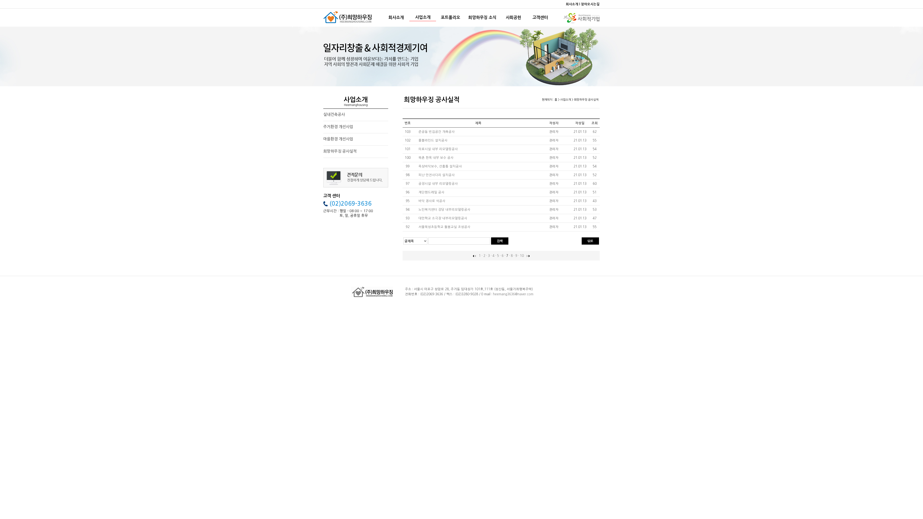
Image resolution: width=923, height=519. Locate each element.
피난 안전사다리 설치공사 (437, 175)
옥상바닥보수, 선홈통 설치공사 (440, 166)
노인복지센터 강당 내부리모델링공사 (444, 209)
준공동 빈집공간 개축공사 (437, 131)
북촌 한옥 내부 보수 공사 (436, 157)
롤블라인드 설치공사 (433, 140)
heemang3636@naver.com (513, 294)
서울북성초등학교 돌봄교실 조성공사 (444, 227)
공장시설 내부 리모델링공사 (438, 183)
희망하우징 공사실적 (340, 151)
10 (522, 255)
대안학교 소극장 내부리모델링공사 (443, 218)
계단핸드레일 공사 (431, 192)
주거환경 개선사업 (338, 127)
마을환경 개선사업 (338, 139)
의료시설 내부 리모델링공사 (438, 149)
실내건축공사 (334, 114)
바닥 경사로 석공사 (432, 201)
